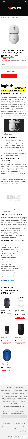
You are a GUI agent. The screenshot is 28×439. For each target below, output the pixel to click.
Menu (4, 1)
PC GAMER (6, 425)
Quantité (3, 64)
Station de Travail (13, 425)
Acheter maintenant (9, 76)
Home (2, 423)
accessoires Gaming (20, 426)
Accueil (2, 17)
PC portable (20, 425)
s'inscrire (23, 416)
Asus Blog (13, 428)
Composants (12, 426)
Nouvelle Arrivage (21, 423)
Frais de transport (5, 60)
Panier (25, 1)
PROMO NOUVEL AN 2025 (11, 423)
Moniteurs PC (5, 426)
